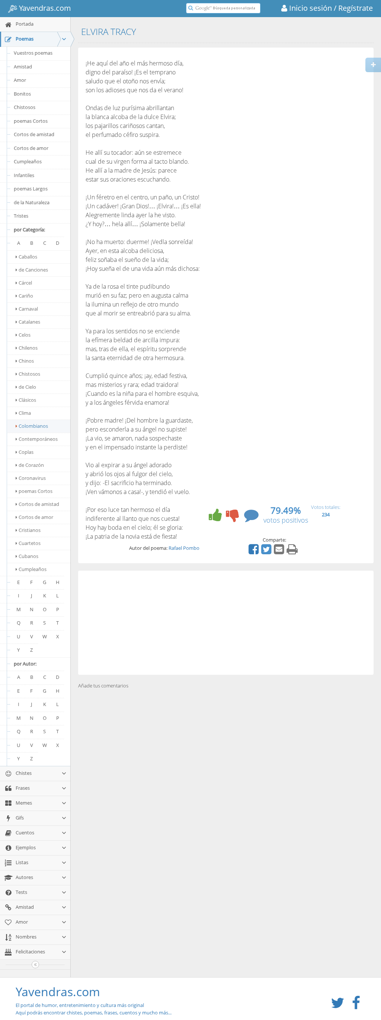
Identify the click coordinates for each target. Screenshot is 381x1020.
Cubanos (28, 556)
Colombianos (33, 426)
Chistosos (24, 107)
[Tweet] (267, 551)
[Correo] (280, 551)
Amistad (23, 66)
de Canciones (33, 269)
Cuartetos (30, 543)
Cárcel (25, 282)
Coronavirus (32, 478)
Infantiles (24, 175)
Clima (25, 413)
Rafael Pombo (184, 548)
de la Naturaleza (31, 202)
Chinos (26, 360)
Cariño (26, 295)
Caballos (28, 256)
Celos (25, 334)
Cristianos (30, 530)
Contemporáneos (38, 439)
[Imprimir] (293, 551)
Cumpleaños (28, 161)
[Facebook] (254, 551)
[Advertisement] (226, 623)
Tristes (21, 215)
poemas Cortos (31, 121)
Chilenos (28, 347)
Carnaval (28, 308)
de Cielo (27, 387)
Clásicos (27, 400)
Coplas (26, 452)
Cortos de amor (31, 148)
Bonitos (22, 93)
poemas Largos (31, 188)
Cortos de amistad (34, 134)
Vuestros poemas (33, 52)
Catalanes (29, 321)
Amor (20, 80)
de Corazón (31, 465)
